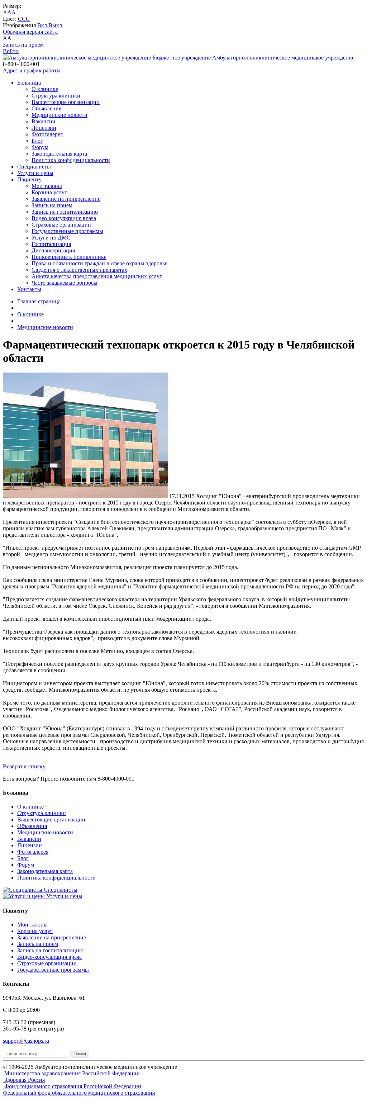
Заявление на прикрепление (66, 199)
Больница (29, 83)
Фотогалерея (47, 134)
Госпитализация (51, 244)
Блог (37, 141)
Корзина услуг (49, 192)
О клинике (45, 89)
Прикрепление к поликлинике (69, 257)
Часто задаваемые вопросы (64, 283)
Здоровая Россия (24, 1080)
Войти (11, 51)
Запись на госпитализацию (65, 212)
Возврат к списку (24, 766)
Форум (40, 147)
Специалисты (34, 167)
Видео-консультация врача (64, 218)
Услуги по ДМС (51, 238)
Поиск (79, 1053)
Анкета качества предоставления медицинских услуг (97, 276)
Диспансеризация (53, 250)
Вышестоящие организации (66, 102)
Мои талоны (47, 186)
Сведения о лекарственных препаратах (79, 270)
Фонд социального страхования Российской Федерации (72, 1086)
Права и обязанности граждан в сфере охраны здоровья (99, 263)
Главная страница (39, 301)
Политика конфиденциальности (71, 160)
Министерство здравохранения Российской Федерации (71, 1073)
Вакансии (44, 121)
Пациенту (29, 179)
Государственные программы (67, 231)
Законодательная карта (59, 154)
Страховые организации (61, 225)
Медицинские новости (59, 115)
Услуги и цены (35, 173)
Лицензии (44, 128)
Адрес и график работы (32, 70)
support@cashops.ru (26, 1041)
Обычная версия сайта (30, 32)
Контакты (29, 289)
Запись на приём (23, 45)
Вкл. (42, 25)
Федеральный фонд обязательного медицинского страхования (79, 1093)
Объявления (46, 108)
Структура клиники (56, 96)
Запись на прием (52, 205)
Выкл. (55, 25)
